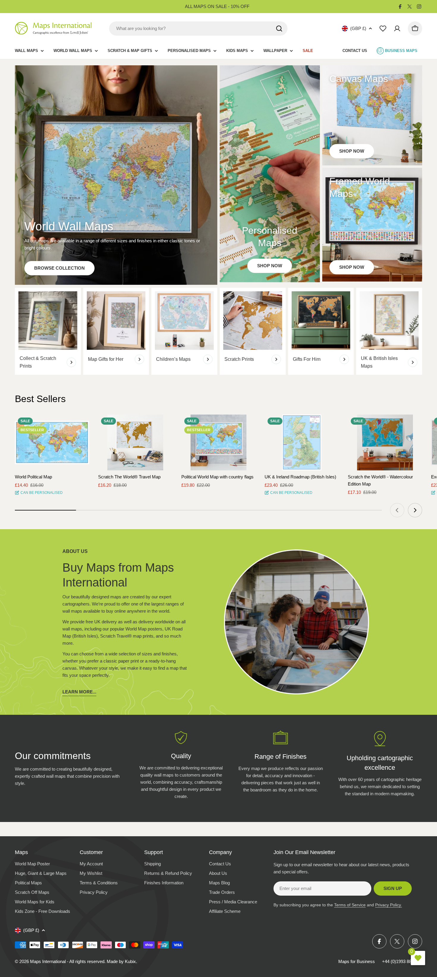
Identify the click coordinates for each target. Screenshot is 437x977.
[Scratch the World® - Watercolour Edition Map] (385, 442)
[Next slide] (415, 510)
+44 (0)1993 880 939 (402, 961)
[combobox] (198, 28)
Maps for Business (356, 961)
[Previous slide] (397, 510)
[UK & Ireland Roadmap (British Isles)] (302, 442)
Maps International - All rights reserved (67, 961)
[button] (79, 424)
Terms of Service (350, 904)
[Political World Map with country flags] (218, 442)
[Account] (397, 28)
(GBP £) (358, 28)
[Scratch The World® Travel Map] (135, 442)
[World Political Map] (52, 442)
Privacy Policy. (388, 904)
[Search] (279, 28)
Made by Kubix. (122, 961)
